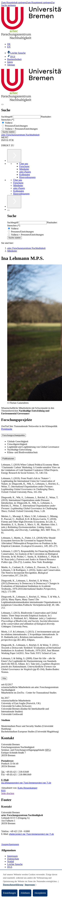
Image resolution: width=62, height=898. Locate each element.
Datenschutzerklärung (13, 885)
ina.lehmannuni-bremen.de (26, 782)
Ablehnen (25, 893)
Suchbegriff (7, 116)
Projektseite (6, 429)
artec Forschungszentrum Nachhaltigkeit (20, 134)
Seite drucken (7, 793)
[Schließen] (8, 210)
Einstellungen (9, 893)
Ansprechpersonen (10, 844)
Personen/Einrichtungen (16, 125)
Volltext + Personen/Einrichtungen (21, 129)
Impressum (12, 856)
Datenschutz (13, 858)
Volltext (8, 122)
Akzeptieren (40, 893)
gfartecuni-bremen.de (31, 834)
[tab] (31, 435)
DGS (9, 867)
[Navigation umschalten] (2, 104)
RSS (3, 790)
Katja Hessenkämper (27, 788)
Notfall (10, 861)
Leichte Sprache (15, 864)
